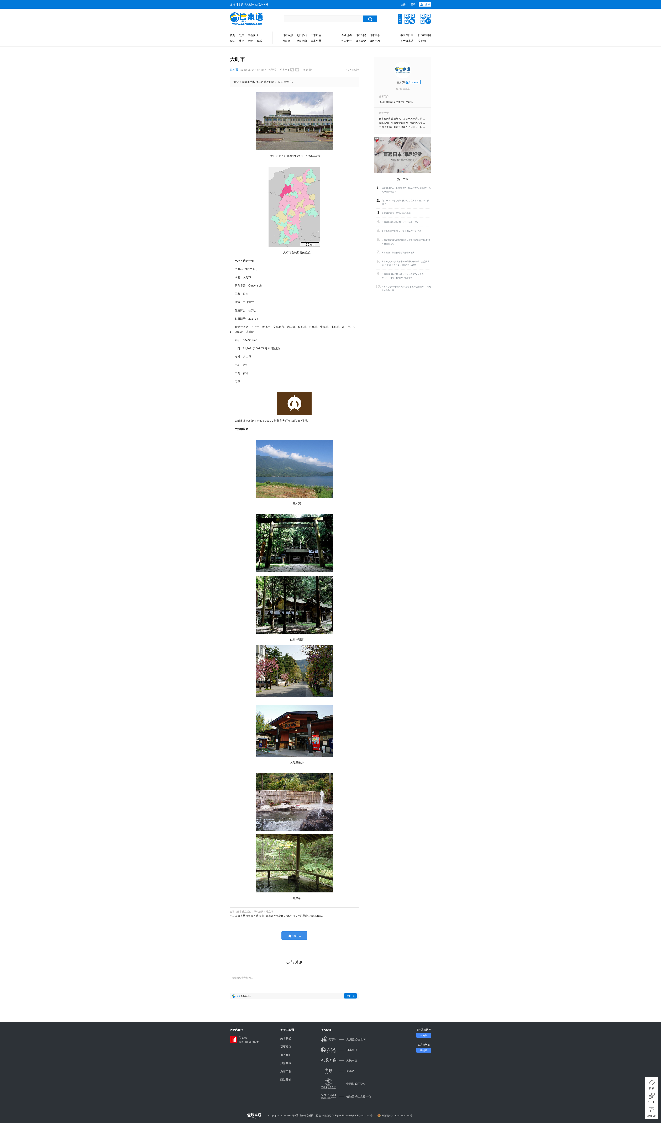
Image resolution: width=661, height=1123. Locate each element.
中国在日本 (406, 35)
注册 (403, 4)
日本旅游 (287, 35)
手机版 (423, 1050)
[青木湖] (294, 469)
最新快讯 (253, 35)
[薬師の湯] (294, 731)
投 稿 (651, 1088)
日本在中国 (424, 35)
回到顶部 (652, 1115)
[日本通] (246, 18)
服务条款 (285, 1063)
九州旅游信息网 (352, 1039)
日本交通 (316, 40)
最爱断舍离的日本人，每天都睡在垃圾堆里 (401, 230)
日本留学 (375, 35)
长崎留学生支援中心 (355, 1096)
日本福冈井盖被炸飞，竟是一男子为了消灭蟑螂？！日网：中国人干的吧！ (419, 118)
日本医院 (360, 35)
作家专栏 (346, 40)
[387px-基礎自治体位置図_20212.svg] (294, 207)
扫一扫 (651, 1102)
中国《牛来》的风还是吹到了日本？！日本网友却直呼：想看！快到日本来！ (420, 126)
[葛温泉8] (294, 863)
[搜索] (370, 18)
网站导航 (285, 1080)
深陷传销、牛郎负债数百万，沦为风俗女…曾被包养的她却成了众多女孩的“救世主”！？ (425, 122)
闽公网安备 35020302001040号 (396, 1115)
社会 (241, 40)
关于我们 (285, 1038)
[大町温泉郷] (294, 671)
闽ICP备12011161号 (362, 1115)
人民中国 (348, 1060)
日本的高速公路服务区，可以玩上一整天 (400, 221)
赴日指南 (302, 40)
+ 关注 (423, 1035)
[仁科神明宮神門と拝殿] (294, 605)
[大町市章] (294, 403)
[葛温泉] (294, 802)
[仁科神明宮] (294, 543)
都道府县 (287, 40)
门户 (241, 35)
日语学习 (375, 40)
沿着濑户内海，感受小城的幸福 (396, 212)
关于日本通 (406, 40)
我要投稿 (285, 1046)
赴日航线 (302, 35)
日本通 (234, 70)
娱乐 (259, 40)
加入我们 (285, 1055)
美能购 (422, 40)
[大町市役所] (294, 121)
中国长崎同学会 (352, 1084)
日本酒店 (316, 35)
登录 (413, 4)
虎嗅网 (347, 1071)
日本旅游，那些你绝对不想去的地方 (398, 252)
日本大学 (360, 40)
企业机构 (346, 35)
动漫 (250, 40)
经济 (232, 40)
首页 (232, 35)
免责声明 (285, 1071)
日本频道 (348, 1050)
